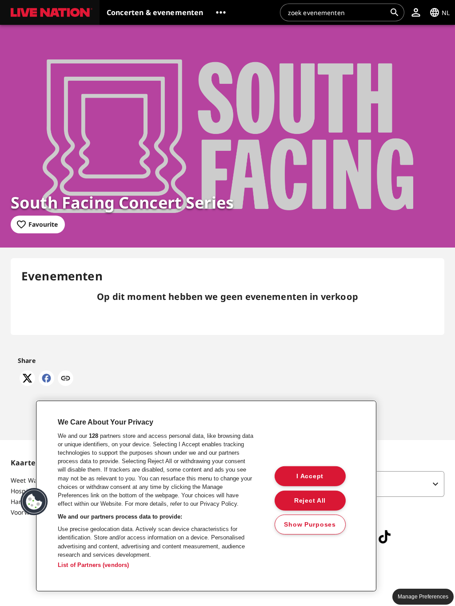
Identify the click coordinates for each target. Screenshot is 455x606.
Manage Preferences (423, 597)
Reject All (310, 500)
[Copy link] (65, 378)
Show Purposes (309, 524)
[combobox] (336, 12)
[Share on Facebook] (46, 383)
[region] (206, 496)
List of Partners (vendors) (93, 565)
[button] (50, 12)
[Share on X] (27, 383)
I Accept (309, 476)
